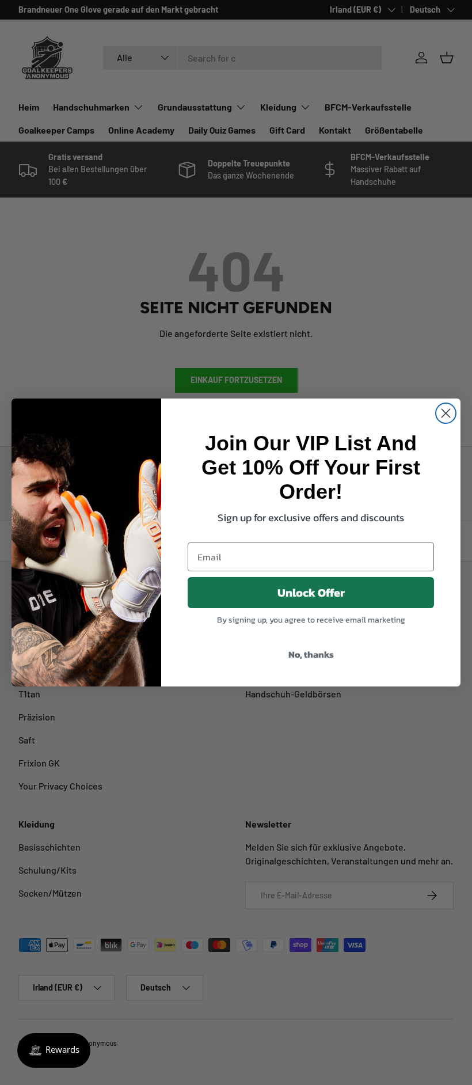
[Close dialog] (446, 413)
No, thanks (311, 654)
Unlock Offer (311, 592)
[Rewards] (53, 1050)
